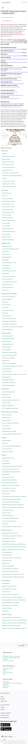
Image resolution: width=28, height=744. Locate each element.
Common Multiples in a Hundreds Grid (10, 568)
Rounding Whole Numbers (8, 228)
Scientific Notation (6, 234)
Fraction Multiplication (7, 552)
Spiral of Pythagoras (6, 349)
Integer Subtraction (6, 254)
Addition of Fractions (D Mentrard (9, 480)
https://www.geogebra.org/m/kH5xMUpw (11, 55)
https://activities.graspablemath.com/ (10, 98)
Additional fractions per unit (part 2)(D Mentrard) (13, 504)
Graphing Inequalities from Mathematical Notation (13, 577)
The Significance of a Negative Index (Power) (12, 366)
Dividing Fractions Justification (9, 491)
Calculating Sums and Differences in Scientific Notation (14, 620)
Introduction (4, 150)
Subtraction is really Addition (8, 357)
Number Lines (5, 389)
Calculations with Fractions (8, 515)
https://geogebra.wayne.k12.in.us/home (11, 106)
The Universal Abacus (7, 368)
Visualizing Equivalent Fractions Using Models (12, 466)
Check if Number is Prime (7, 310)
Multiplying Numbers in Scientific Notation (11, 625)
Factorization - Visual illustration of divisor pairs (12, 326)
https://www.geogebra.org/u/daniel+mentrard (12, 103)
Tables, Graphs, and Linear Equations (10, 172)
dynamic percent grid (7, 448)
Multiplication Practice (7, 246)
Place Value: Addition (6, 215)
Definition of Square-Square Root (9, 586)
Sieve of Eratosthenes (7, 299)
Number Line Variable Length (8, 391)
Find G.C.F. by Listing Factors (8, 296)
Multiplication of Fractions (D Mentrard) (10, 485)
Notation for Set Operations (8, 566)
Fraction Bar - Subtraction (8, 477)
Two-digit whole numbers (7, 209)
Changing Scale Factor (7, 555)
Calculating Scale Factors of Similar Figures (11, 557)
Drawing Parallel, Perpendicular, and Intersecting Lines (14, 544)
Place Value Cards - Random (8, 206)
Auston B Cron (10, 17)
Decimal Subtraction (6, 268)
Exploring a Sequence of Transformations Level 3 (13, 574)
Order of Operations (6, 347)
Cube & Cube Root (6, 591)
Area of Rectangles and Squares (9, 589)
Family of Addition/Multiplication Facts (10, 248)
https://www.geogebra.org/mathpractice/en (12, 95)
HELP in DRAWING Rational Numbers (10, 408)
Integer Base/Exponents (7, 329)
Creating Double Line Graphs (8, 181)
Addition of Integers (6, 397)
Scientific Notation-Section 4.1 (8, 231)
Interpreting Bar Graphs (7, 170)
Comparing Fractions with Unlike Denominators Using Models (14, 546)
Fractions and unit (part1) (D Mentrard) (10, 501)
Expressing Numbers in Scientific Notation (11, 617)
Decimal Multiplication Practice (9, 270)
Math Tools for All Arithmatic (9, 293)
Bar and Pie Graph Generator (8, 167)
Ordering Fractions (6, 417)
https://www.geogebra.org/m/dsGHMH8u (11, 67)
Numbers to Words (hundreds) (8, 220)
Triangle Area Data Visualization (9, 186)
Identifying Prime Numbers (8, 379)
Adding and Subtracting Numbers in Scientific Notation (14, 622)
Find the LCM (5, 302)
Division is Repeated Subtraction (9, 355)
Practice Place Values (7, 193)
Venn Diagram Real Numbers (8, 338)
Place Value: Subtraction (7, 217)
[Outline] (2, 7)
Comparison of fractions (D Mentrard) (10, 469)
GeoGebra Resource (7, 530)
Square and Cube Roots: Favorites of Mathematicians (14, 599)
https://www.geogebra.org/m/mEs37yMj (11, 52)
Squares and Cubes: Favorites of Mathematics (12, 597)
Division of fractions (6, 512)
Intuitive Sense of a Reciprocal (8, 488)
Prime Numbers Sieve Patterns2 (9, 321)
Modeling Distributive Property (9, 538)
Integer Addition (5, 251)
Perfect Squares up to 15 (7, 284)
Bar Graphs (4, 178)
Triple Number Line (6, 394)
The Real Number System (7, 336)
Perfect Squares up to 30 (7, 287)
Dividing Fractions (6, 493)
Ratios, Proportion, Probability (9, 412)
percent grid (5, 443)
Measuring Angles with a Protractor (10, 533)
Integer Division (5, 259)
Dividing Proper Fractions (7, 510)
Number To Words (6, 223)
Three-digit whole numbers (8, 212)
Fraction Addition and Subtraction (9, 281)
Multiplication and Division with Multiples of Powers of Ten (14, 628)
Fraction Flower (5, 460)
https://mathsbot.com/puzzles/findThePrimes (12, 83)
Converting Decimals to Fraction (9, 262)
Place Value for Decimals (7, 198)
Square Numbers (6, 583)
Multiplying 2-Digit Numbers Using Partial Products (13, 549)
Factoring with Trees (6, 560)
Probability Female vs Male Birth (9, 431)
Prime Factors (5, 313)
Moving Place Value (6, 236)
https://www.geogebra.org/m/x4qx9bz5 (11, 80)
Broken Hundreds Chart (7, 279)
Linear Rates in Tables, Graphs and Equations (12, 175)
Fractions (3, 455)
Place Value (4, 190)
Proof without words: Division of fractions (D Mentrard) (14, 496)
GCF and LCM (5, 307)
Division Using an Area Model (8, 276)
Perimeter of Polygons (7, 608)
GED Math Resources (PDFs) (8, 156)
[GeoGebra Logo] (6, 2)
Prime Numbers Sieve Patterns (9, 318)
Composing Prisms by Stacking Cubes (10, 594)
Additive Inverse (5, 563)
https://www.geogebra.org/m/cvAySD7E (17, 62)
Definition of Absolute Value (8, 161)
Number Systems (6, 333)
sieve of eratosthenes (7, 371)
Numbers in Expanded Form (8, 239)
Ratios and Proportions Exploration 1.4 (10, 423)
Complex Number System (7, 344)
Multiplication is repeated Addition (9, 352)
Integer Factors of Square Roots (9, 363)
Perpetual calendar (6, 159)
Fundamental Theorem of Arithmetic (10, 605)
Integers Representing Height (8, 385)
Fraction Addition (6, 474)
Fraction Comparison (6, 428)
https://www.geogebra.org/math (9, 92)
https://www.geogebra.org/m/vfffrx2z (10, 87)
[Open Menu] (25, 2)
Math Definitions (5, 580)
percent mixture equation (7, 451)
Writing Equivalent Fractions (8, 458)
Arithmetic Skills (5, 243)
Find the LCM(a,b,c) (6, 304)
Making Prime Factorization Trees (9, 324)
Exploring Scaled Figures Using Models (10, 602)
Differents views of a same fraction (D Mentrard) (12, 507)
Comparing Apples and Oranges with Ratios (11, 434)
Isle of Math (4, 153)
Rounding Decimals (6, 377)
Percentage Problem (6, 440)
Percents (3, 437)
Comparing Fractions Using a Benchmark (11, 471)
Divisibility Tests (5, 360)
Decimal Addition (6, 265)
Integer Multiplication (6, 257)
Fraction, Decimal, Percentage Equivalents (11, 446)
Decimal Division (5, 273)
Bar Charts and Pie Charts (8, 164)
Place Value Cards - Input (7, 204)
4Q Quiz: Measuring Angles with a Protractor (12, 535)
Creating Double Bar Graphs (8, 183)
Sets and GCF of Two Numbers (9, 521)
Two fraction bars (6, 425)
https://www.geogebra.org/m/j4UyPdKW (11, 49)
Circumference (5, 610)
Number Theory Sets (6, 341)
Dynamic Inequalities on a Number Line (10, 400)
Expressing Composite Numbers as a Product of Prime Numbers (14, 374)
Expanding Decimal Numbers (8, 201)
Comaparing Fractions (7, 414)
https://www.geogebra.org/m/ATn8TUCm (11, 77)
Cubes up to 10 (5, 290)
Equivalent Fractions (6, 420)
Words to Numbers (6, 226)
